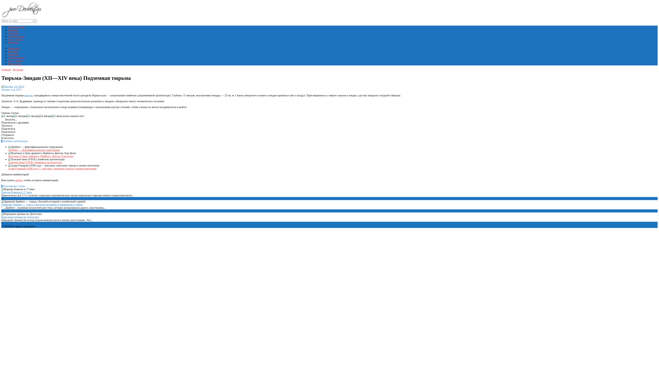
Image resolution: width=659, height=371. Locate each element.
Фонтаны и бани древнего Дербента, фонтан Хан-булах (40, 156)
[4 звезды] (45, 116)
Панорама (14, 48)
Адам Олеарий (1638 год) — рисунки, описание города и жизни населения (52, 168)
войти (18, 180)
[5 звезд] (56, 116)
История (13, 30)
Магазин (13, 42)
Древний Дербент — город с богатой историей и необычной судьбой (42, 204)
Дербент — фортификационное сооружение (34, 150)
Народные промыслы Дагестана (20, 217)
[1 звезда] (7, 116)
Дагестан (13, 33)
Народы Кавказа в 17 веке (16, 192)
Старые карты (16, 36)
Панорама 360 (16, 27)
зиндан (28, 95)
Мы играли (14, 63)
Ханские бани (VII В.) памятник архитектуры (35, 162)
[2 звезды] (19, 116)
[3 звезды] (32, 116)
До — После (15, 39)
